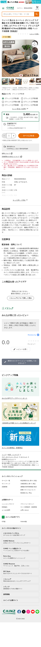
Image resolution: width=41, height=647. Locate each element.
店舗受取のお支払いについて (11, 156)
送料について (6, 153)
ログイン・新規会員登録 (24, 8)
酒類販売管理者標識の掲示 (28, 487)
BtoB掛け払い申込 (26, 493)
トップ (4, 455)
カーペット (23, 457)
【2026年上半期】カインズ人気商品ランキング (19, 423)
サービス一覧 (6, 480)
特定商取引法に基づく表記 (28, 480)
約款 (24, 323)
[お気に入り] (34, 44)
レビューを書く (34, 34)
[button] (36, 14)
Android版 (23, 521)
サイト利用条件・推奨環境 (28, 507)
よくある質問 (6, 510)
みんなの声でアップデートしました (14, 398)
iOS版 (3, 521)
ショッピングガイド (8, 504)
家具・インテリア (13, 455)
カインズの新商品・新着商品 (12, 448)
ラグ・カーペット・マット (10, 457)
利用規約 (4, 507)
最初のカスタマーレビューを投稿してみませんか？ (22, 362)
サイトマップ (6, 483)
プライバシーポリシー (27, 504)
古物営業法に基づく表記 (28, 483)
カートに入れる (28, 136)
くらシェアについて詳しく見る (20, 298)
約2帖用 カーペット (8, 459)
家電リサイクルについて (28, 490)
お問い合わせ (24, 510)
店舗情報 (4, 487)
